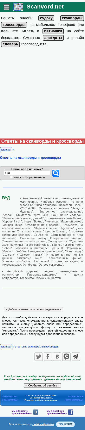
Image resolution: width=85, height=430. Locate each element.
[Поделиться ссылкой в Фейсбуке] (48, 356)
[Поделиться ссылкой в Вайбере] (66, 356)
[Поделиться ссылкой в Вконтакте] (57, 356)
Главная (6, 149)
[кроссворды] (14, 25)
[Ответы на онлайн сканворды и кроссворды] (18, 9)
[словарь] (10, 44)
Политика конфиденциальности (41, 400)
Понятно (65, 424)
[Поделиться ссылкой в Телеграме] (76, 356)
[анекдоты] (53, 38)
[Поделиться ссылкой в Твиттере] (38, 356)
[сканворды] (72, 18)
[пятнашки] (53, 31)
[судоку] (46, 18)
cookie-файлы (43, 424)
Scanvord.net (45, 6)
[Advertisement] (42, 93)
